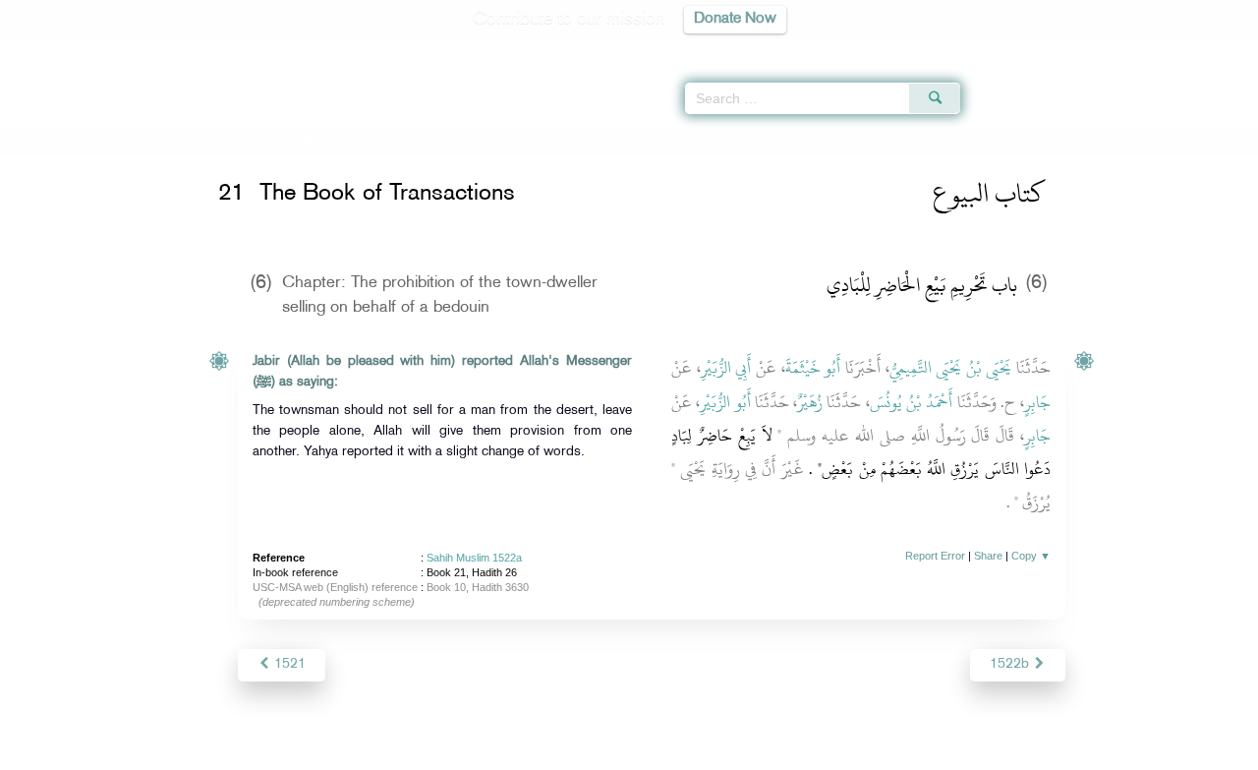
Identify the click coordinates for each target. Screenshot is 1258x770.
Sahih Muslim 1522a (474, 557)
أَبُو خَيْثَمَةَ (813, 368)
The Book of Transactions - (460, 141)
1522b (1011, 664)
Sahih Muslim (303, 141)
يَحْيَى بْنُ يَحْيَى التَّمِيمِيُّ (950, 368)
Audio (1210, 49)
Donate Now (735, 19)
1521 (288, 664)
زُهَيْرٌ (810, 402)
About (429, 751)
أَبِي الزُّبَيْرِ (726, 368)
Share (988, 556)
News (480, 751)
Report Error (935, 556)
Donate (750, 751)
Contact (689, 751)
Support (538, 751)
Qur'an (1013, 49)
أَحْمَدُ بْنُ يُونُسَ (911, 402)
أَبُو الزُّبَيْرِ (725, 402)
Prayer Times (1142, 49)
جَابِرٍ (1037, 402)
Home (236, 141)
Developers (614, 751)
